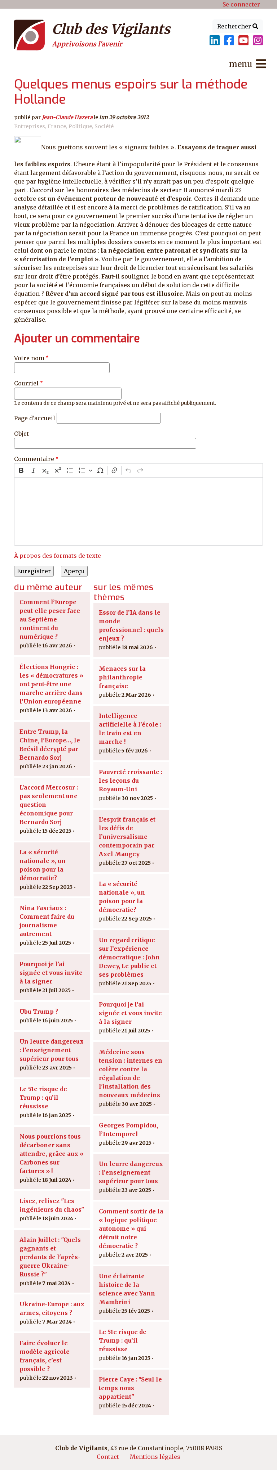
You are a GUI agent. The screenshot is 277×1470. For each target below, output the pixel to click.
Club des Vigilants (111, 29)
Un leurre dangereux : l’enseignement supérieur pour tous (51, 1050)
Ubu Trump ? (38, 1011)
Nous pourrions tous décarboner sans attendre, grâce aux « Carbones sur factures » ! (51, 1154)
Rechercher (234, 26)
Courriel (26, 383)
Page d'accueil (34, 418)
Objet (21, 433)
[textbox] (138, 511)
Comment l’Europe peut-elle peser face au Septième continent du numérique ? (49, 619)
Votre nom (29, 358)
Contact (108, 1456)
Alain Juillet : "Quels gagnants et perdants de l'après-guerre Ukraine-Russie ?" (50, 1257)
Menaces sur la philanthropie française (122, 677)
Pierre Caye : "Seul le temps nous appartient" (130, 1388)
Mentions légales (155, 1456)
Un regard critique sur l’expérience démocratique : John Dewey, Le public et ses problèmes (129, 957)
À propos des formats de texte (57, 555)
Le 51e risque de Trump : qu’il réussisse (43, 1097)
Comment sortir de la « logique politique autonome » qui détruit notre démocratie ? (131, 1228)
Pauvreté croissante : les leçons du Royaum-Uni (130, 780)
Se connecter (241, 4)
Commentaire (34, 458)
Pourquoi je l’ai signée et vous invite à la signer (51, 972)
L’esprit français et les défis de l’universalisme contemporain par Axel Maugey (127, 837)
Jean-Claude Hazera (67, 117)
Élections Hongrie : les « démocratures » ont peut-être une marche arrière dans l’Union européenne (51, 684)
